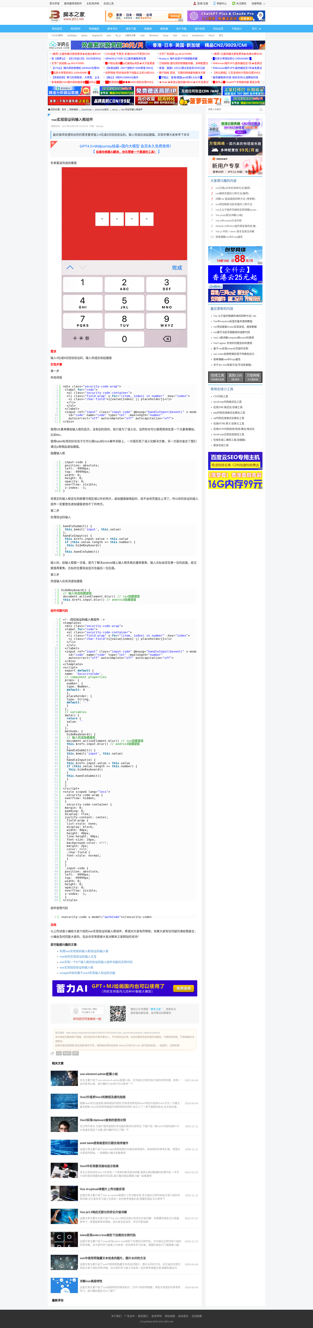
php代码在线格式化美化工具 (229, 412)
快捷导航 (257, 3)
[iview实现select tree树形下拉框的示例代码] (64, 1239)
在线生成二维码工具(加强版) (229, 439)
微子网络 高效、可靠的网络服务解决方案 (182, 72)
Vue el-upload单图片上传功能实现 (102, 1189)
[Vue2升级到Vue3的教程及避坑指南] (64, 1101)
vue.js (185, 35)
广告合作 (130, 1316)
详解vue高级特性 (91, 1281)
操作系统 (200, 28)
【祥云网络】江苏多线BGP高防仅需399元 (236, 72)
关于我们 (116, 1316)
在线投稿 (197, 1316)
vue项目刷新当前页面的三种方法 (234, 204)
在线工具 (109, 3)
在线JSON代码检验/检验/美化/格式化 (233, 429)
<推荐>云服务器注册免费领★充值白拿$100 (76, 53)
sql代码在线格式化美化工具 (228, 418)
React (211, 35)
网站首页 (57, 28)
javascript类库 (102, 109)
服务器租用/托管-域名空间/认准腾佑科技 (235, 77)
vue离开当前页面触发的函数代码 (231, 332)
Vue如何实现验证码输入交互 (78, 956)
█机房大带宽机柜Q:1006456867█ (232, 58)
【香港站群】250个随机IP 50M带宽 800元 (129, 67)
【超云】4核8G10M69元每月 (121, 77)
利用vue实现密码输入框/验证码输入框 (84, 951)
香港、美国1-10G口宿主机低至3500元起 (182, 67)
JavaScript (86, 109)
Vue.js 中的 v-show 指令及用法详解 (235, 231)
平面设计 (237, 28)
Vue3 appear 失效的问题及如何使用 (233, 343)
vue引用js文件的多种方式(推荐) (233, 188)
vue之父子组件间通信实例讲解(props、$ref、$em (243, 209)
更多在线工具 (221, 445)
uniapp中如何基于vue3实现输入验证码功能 (87, 972)
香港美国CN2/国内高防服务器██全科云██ (75, 82)
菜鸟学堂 (54, 3)
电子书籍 (181, 28)
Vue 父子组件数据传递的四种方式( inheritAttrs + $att (242, 316)
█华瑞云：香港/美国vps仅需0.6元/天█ (180, 77)
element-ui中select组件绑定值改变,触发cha (239, 226)
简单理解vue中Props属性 (229, 237)
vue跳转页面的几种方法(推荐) (232, 193)
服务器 (164, 28)
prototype (72, 35)
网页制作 (75, 28)
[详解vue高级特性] (64, 1285)
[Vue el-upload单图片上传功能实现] (64, 1193)
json (109, 35)
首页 (64, 109)
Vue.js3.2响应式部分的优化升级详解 (103, 1212)
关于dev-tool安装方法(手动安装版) (232, 364)
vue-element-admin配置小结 (99, 1074)
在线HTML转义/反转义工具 (228, 423)
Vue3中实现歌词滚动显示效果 (99, 1166)
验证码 (67, 1053)
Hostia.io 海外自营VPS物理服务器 (178, 58)
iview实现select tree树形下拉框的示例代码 (108, 1235)
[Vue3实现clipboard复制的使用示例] (64, 1124)
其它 (221, 35)
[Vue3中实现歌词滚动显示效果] (64, 1170)
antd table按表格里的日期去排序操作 (104, 1143)
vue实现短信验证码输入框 (76, 967)
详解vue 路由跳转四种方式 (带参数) (235, 199)
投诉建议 (183, 1316)
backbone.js (198, 35)
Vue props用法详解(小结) (229, 215)
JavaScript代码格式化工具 (227, 401)
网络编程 (94, 28)
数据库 (148, 28)
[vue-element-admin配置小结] (64, 1078)
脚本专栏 (112, 28)
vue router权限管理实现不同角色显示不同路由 (238, 354)
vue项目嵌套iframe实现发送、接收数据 (235, 326)
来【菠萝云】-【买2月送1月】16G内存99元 (76, 58)
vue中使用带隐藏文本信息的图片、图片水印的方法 (113, 1258)
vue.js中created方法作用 (228, 220)
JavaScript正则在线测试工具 (228, 434)
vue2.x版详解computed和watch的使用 (233, 337)
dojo (175, 35)
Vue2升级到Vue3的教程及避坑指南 (103, 1097)
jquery (84, 35)
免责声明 (156, 1316)
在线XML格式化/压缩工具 (228, 407)
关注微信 (241, 3)
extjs (142, 35)
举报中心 (222, 3)
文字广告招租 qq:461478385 (175, 53)
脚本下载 (131, 28)
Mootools (153, 35)
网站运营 (218, 28)
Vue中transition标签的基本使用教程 (232, 321)
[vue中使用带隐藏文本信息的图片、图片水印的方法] (64, 1262)
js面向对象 (130, 35)
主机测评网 (92, 3)
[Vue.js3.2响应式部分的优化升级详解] (64, 1216)
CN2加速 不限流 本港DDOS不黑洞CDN (127, 53)
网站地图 (170, 1316)
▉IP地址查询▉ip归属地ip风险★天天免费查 (130, 63)
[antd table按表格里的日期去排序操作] (64, 1147)
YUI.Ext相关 (57, 35)
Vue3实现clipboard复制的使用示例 (103, 1120)
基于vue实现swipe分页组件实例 (230, 348)
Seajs (165, 35)
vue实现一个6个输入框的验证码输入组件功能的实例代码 (96, 962)
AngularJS (97, 35)
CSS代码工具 (220, 396)
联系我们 (143, 1316)
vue (59, 1053)
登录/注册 (202, 3)
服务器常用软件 (73, 3)
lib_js (118, 35)
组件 (75, 1053)
